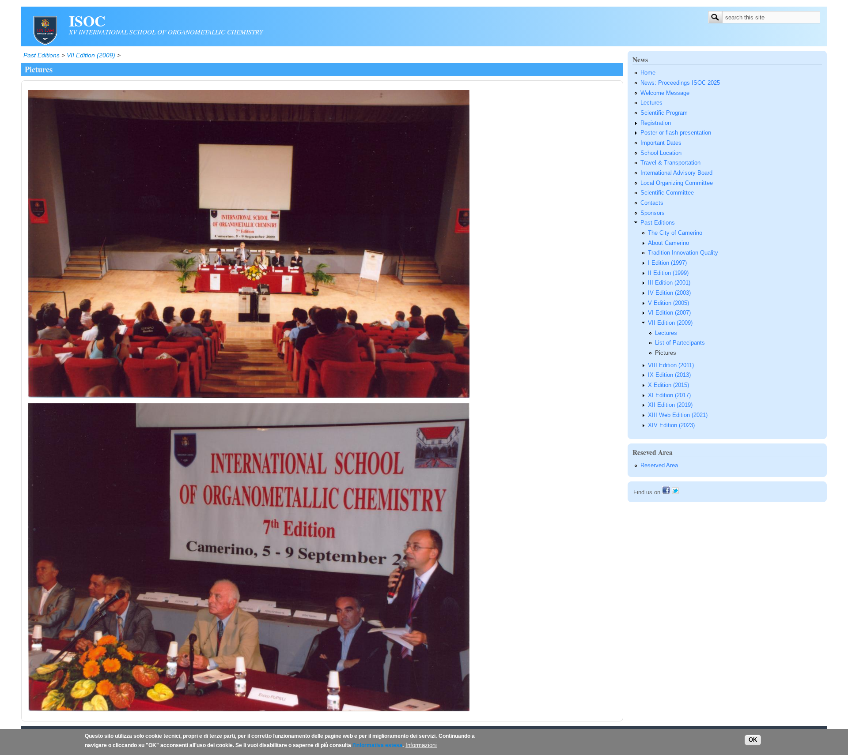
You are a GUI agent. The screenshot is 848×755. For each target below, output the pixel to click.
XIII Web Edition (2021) (678, 415)
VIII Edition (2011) (671, 365)
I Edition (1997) (667, 263)
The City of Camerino (675, 233)
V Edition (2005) (668, 303)
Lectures (651, 103)
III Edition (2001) (669, 283)
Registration (655, 123)
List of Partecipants (680, 343)
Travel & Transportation (670, 163)
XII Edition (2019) (670, 405)
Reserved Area (659, 465)
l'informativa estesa (377, 745)
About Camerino (668, 243)
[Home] (45, 43)
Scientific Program (664, 113)
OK (753, 740)
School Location (660, 153)
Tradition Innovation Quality (683, 253)
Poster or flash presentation (675, 133)
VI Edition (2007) (669, 313)
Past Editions (41, 55)
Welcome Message (664, 93)
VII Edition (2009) (91, 55)
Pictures (665, 353)
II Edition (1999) (668, 273)
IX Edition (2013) (669, 375)
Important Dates (660, 143)
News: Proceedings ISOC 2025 (680, 83)
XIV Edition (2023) (671, 425)
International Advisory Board (676, 173)
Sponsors (652, 213)
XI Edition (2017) (669, 395)
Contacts (651, 203)
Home (647, 73)
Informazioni (421, 745)
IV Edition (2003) (669, 293)
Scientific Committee (667, 193)
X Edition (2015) (668, 385)
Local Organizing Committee (676, 183)
